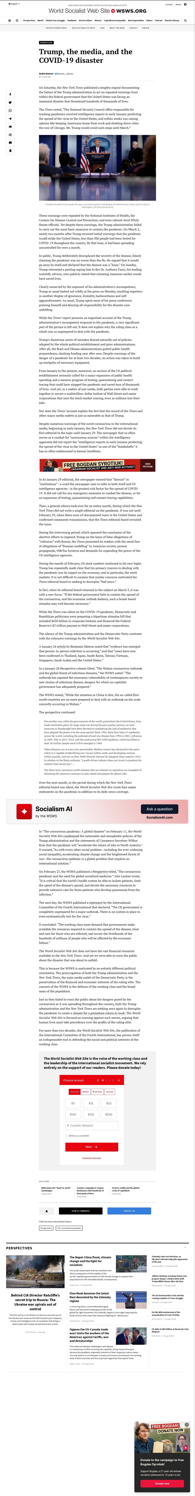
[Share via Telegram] (10, 118)
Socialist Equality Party (83, 28)
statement (96, 903)
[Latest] (17, 21)
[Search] (185, 21)
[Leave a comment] (10, 143)
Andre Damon (46, 73)
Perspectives (46, 1228)
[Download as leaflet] (10, 135)
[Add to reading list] (10, 151)
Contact (169, 4)
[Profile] (185, 4)
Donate (145, 28)
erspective (101, 872)
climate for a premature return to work (99, 1013)
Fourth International (56, 28)
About (178, 4)
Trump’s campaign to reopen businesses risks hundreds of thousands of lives (90, 1190)
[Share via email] (10, 127)
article (61, 646)
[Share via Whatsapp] (10, 110)
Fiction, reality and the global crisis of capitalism (125, 1189)
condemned (71, 836)
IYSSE (102, 28)
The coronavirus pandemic (69, 1228)
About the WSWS (117, 28)
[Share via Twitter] (10, 102)
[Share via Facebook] (10, 94)
